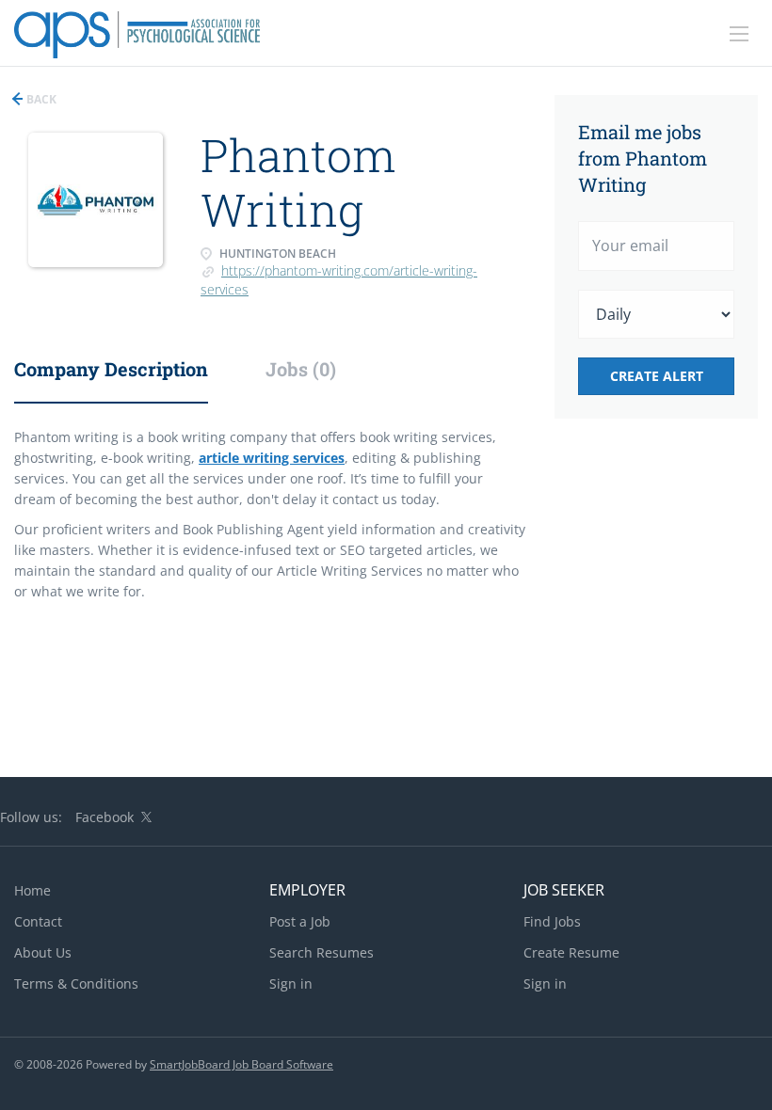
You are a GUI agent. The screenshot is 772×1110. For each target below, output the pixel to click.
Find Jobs (552, 921)
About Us (43, 952)
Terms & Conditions (76, 983)
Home (32, 890)
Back (40, 99)
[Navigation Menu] (739, 34)
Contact (38, 921)
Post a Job (299, 921)
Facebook (104, 817)
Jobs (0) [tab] (300, 369)
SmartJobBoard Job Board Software (241, 1064)
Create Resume (571, 952)
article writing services (272, 458)
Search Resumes (321, 952)
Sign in (291, 983)
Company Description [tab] (111, 369)
